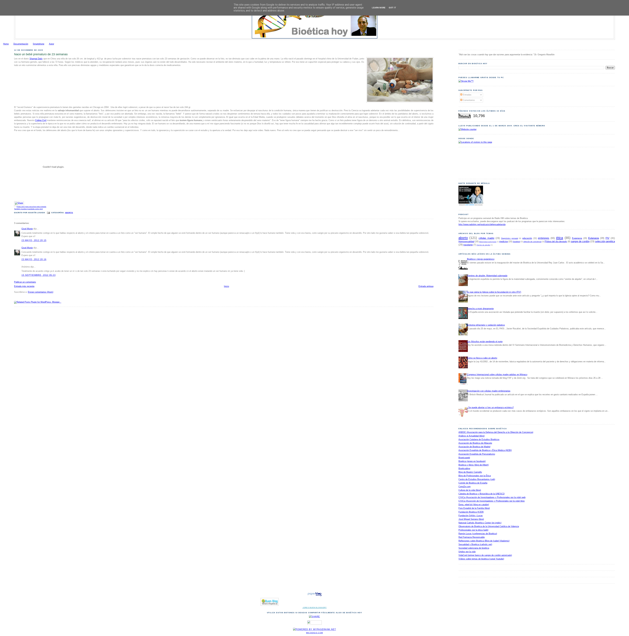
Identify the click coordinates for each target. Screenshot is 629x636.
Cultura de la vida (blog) (469, 490)
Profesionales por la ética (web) (473, 530)
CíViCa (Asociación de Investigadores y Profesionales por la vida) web (491, 497)
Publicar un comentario (25, 282)
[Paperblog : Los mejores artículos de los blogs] (314, 596)
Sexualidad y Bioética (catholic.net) (475, 544)
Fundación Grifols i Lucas (470, 515)
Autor (51, 44)
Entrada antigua (426, 286)
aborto (69, 213)
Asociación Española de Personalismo (476, 454)
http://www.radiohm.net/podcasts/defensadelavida (481, 224)
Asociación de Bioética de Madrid (474, 447)
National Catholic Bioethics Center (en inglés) (479, 523)
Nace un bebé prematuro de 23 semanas (41, 54)
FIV (607, 238)
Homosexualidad (466, 241)
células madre (486, 238)
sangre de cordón (580, 241)
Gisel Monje (27, 229)
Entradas (466, 95)
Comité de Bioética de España (472, 483)
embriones (543, 238)
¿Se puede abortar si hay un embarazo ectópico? (490, 407)
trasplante (468, 245)
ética (559, 238)
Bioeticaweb (464, 458)
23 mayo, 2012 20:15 (33, 240)
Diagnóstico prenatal (509, 238)
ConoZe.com (464, 486)
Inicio (226, 286)
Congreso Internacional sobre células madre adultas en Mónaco (497, 374)
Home (6, 44)
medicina (503, 241)
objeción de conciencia (532, 242)
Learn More (378, 7)
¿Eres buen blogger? (314, 607)
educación (527, 238)
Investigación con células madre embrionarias (488, 391)
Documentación (20, 44)
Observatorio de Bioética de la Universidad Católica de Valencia (488, 526)
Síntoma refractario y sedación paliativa (486, 325)
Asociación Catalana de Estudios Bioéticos (478, 439)
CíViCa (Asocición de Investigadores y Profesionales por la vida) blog (491, 501)
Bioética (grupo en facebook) (472, 461)
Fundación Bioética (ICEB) (471, 512)
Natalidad (516, 242)
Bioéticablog (464, 468)
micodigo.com (314, 633)
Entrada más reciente (24, 286)
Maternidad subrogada (487, 242)
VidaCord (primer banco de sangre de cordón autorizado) (485, 555)
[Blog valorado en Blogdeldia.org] (269, 602)
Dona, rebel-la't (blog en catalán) (473, 504)
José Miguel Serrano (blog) (471, 519)
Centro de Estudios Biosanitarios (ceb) (476, 479)
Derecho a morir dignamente (480, 309)
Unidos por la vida (467, 552)
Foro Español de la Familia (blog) (474, 508)
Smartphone (38, 44)
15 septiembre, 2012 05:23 (38, 275)
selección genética (605, 241)
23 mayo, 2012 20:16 (33, 259)
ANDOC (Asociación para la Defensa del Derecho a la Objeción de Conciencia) (495, 432)
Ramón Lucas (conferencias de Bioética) (477, 534)
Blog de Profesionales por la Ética (474, 476)
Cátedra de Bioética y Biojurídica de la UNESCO (481, 494)
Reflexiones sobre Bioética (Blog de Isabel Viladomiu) (483, 541)
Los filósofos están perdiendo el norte (485, 341)
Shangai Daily (36, 59)
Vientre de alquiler (483, 245)
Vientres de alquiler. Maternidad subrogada (487, 276)
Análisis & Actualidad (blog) (471, 436)
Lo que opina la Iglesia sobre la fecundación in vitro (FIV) (494, 292)
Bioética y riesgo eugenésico (480, 259)
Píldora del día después (556, 241)
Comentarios (468, 100)
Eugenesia (577, 238)
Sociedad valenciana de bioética (473, 548)
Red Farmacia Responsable (471, 537)
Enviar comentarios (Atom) (40, 292)
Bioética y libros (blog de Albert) (473, 465)
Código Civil (40, 120)
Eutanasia (593, 238)
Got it (392, 7)
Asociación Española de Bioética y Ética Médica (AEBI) (485, 450)
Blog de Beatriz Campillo (470, 472)
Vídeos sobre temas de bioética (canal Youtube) (481, 559)
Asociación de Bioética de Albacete (475, 443)
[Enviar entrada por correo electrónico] (48, 213)
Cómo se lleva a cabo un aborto (482, 358)
